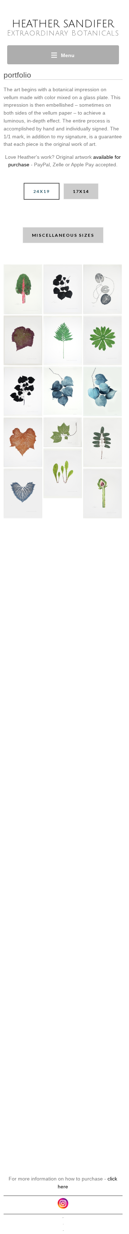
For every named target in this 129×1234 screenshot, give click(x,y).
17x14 (81, 191)
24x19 (41, 191)
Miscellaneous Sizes (63, 235)
